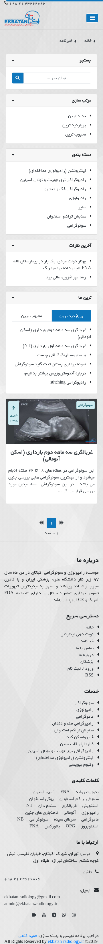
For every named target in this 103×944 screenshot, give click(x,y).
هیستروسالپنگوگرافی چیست (61, 355)
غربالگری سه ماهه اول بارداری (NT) (54, 345)
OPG (70, 826)
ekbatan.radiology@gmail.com (32, 897)
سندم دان (47, 805)
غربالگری (69, 805)
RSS (89, 675)
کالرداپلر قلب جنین (77, 744)
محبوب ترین (75, 134)
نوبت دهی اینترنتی (77, 634)
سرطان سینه (65, 819)
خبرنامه (87, 641)
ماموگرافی (85, 716)
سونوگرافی (76, 225)
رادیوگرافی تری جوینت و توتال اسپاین (53, 179)
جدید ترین (77, 116)
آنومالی (70, 812)
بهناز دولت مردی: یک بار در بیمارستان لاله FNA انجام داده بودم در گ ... (52, 265)
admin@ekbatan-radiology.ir (30, 904)
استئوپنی (90, 805)
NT (29, 805)
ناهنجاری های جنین (41, 812)
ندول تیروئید (87, 792)
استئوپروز (90, 826)
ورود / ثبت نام (81, 668)
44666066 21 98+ (27, 3)
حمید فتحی (28, 935)
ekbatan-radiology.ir (66, 941)
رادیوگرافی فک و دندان (65, 188)
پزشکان (87, 661)
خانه (90, 627)
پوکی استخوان (41, 798)
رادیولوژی (77, 198)
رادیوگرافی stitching (68, 382)
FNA (65, 792)
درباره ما (86, 654)
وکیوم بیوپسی (81, 764)
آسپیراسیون (44, 792)
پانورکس (52, 826)
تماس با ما (85, 647)
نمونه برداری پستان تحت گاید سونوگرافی (50, 364)
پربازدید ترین (74, 125)
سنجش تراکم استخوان (66, 216)
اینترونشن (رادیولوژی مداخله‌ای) (57, 170)
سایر (82, 207)
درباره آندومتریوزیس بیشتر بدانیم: (55, 373)
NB (20, 819)
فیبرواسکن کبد (80, 737)
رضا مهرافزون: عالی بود (66, 277)
